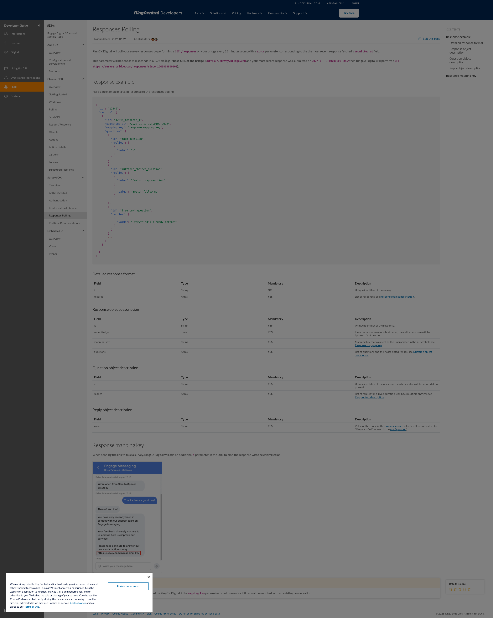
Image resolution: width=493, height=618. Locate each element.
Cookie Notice (78, 603)
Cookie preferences (128, 586)
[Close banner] (149, 577)
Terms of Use (31, 606)
